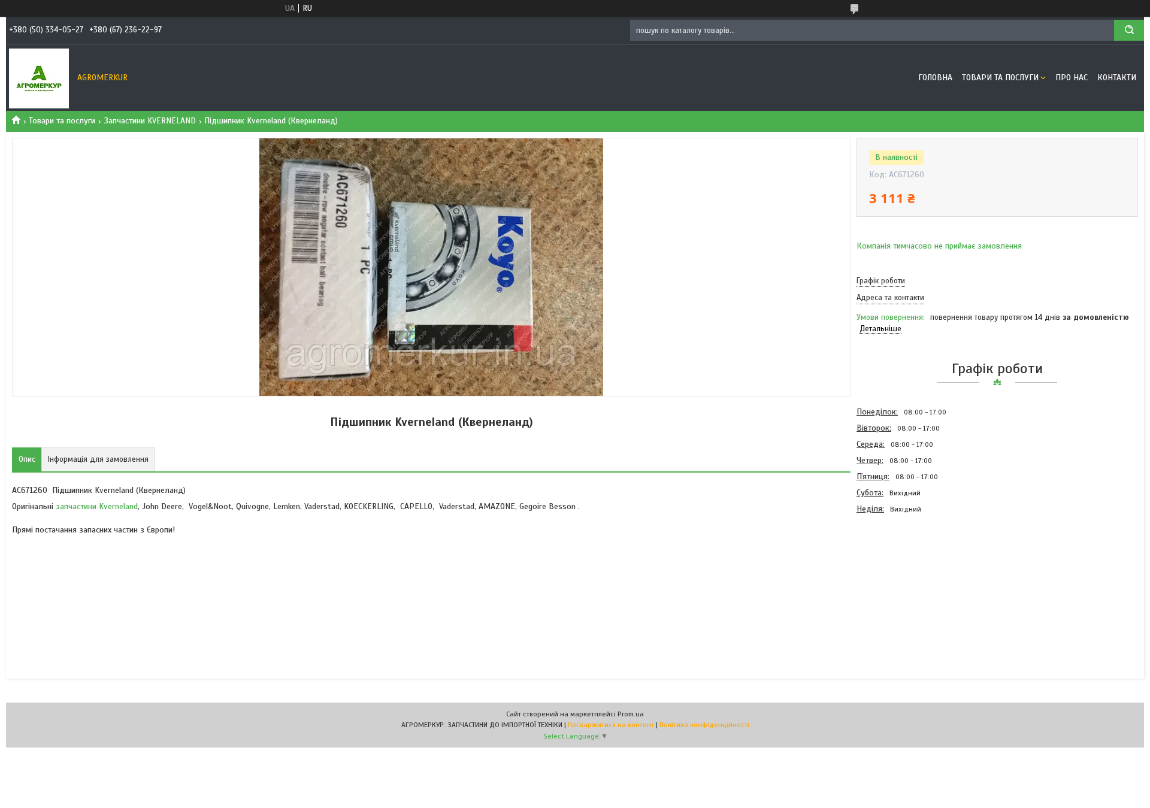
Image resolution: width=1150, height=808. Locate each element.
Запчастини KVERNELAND (150, 121)
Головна (935, 77)
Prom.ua (631, 714)
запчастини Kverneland (97, 506)
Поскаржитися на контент (611, 725)
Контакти (1116, 77)
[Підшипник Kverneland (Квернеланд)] (899, 582)
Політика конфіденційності (704, 725)
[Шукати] (1129, 30)
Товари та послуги (1000, 77)
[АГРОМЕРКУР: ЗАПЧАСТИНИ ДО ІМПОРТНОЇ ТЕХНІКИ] (39, 78)
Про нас (1071, 77)
